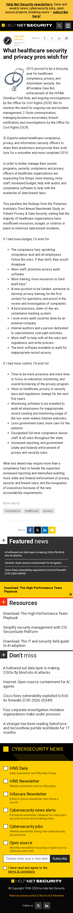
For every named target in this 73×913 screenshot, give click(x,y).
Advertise (58, 895)
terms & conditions (21, 872)
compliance (12, 511)
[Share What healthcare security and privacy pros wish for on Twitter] (51, 38)
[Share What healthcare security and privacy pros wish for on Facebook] (44, 38)
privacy (48, 511)
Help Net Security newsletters (29, 4)
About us (44, 895)
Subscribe (60, 858)
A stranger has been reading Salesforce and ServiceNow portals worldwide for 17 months (36, 728)
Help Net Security (19, 38)
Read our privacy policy (22, 895)
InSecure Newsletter (28, 794)
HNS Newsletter (24, 781)
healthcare (32, 511)
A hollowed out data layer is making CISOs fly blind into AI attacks (31, 670)
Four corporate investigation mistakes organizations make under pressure (33, 712)
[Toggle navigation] (67, 25)
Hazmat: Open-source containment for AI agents (33, 562)
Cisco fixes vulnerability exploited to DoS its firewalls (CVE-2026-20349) (35, 698)
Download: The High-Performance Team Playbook (33, 589)
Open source (21, 842)
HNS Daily (19, 768)
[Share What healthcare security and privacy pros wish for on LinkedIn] (59, 38)
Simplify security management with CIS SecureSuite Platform (35, 629)
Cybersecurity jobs (26, 826)
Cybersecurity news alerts (33, 810)
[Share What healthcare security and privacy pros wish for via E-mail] (66, 38)
